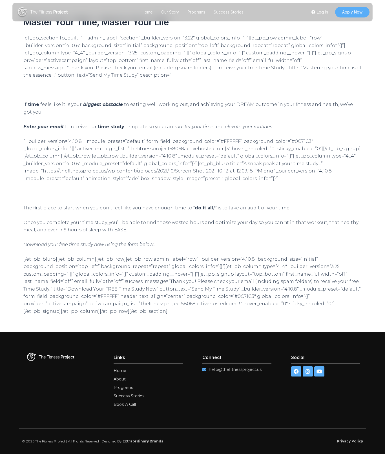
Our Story (170, 12)
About (120, 379)
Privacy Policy (350, 441)
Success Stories (229, 12)
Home (147, 12)
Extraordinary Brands (143, 441)
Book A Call (125, 404)
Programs (196, 12)
